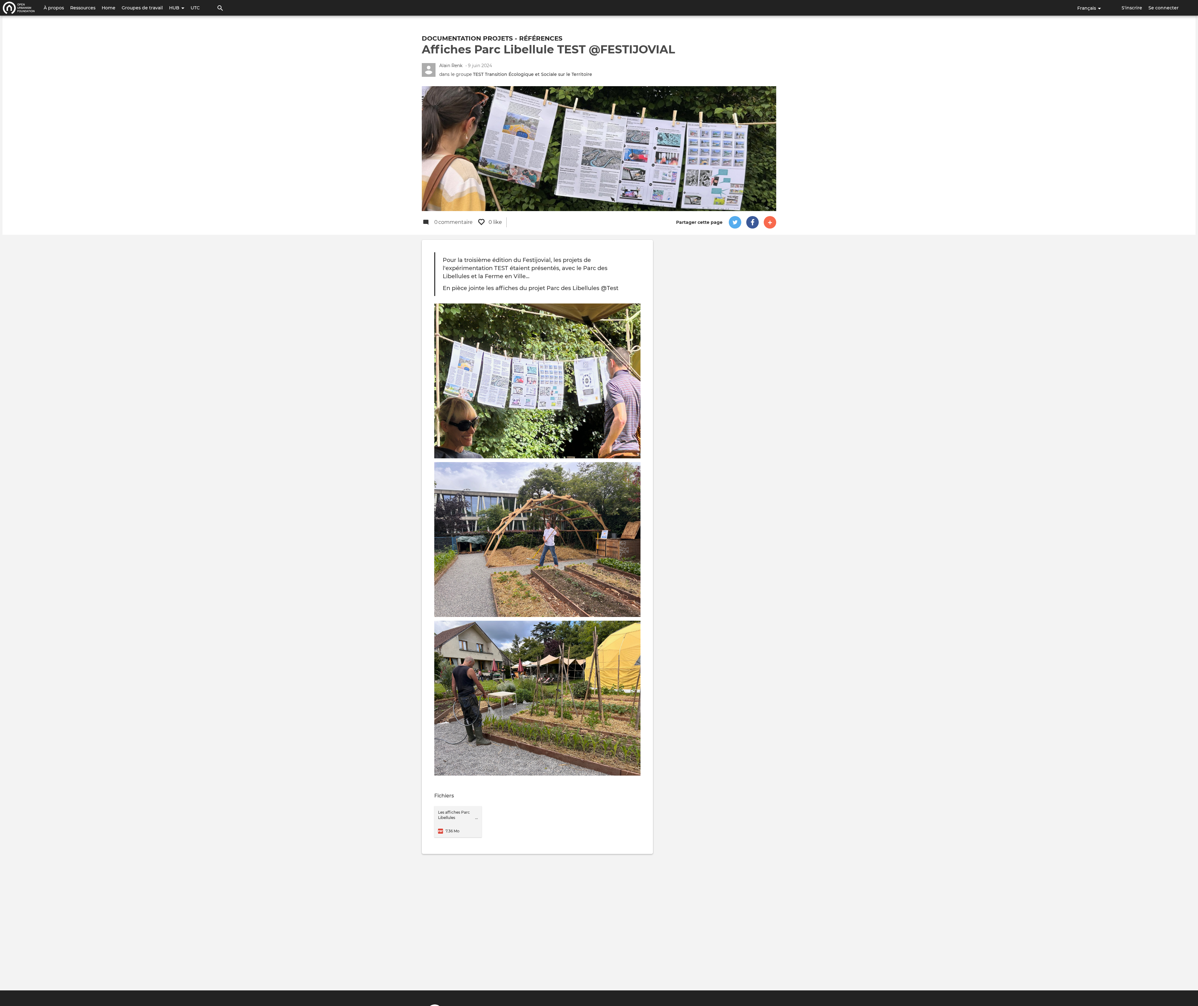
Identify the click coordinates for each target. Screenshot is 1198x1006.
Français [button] (1087, 8)
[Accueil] (18, 8)
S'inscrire (1132, 8)
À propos (54, 8)
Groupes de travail (142, 8)
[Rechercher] (220, 8)
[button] (735, 222)
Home (108, 8)
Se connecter (1163, 8)
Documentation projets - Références (492, 38)
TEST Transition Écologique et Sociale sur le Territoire (532, 74)
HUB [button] (175, 8)
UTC (195, 8)
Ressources (82, 8)
